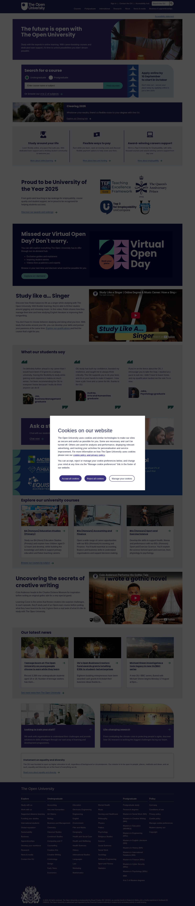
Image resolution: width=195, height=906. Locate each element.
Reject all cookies (95, 479)
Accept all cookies (70, 479)
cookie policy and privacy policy (89, 455)
